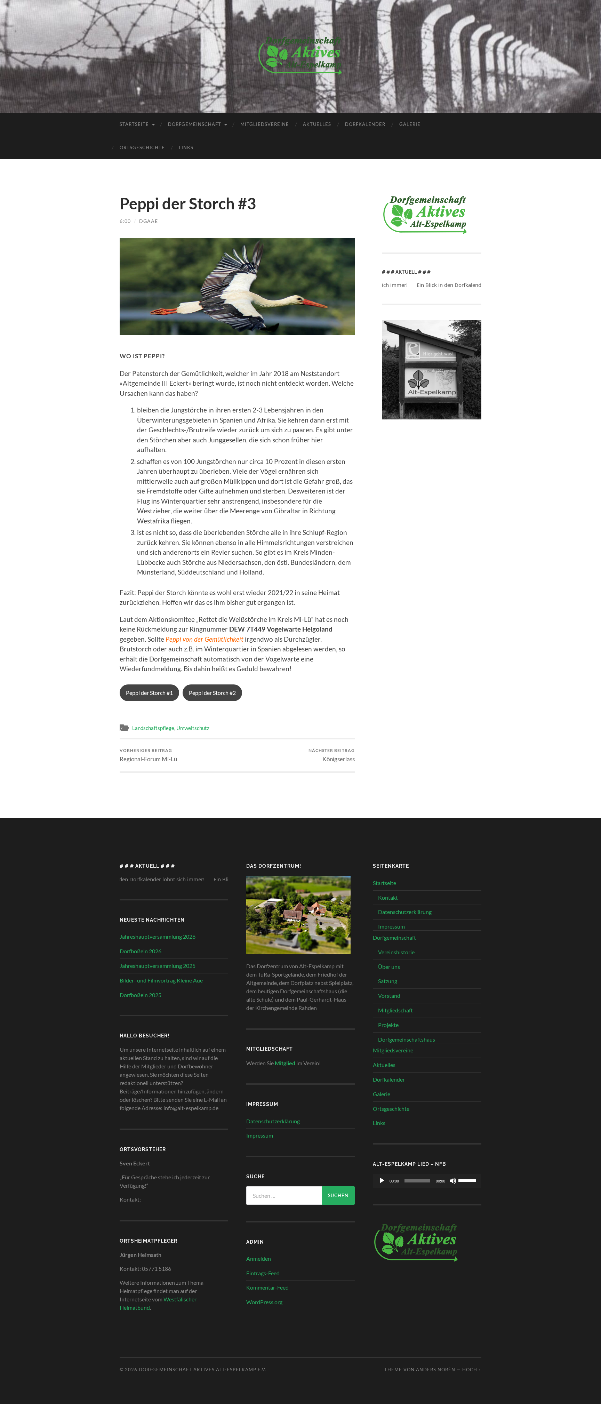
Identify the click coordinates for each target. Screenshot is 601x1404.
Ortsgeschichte (142, 147)
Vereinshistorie (396, 952)
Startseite (134, 124)
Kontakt (388, 897)
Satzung (387, 981)
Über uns (389, 966)
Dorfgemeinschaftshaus (406, 1039)
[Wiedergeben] (381, 1180)
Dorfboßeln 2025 (140, 995)
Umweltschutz (192, 728)
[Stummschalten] (452, 1180)
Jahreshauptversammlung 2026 (157, 936)
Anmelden (258, 1258)
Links (186, 147)
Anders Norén (435, 1369)
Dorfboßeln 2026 (140, 951)
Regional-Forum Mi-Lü (148, 755)
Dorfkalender (365, 124)
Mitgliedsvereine (264, 124)
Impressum (259, 1135)
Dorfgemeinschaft (194, 124)
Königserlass (331, 755)
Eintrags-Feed (263, 1273)
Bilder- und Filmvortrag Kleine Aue (161, 980)
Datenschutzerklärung (273, 1121)
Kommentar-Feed (267, 1287)
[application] (427, 1181)
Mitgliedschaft (395, 1010)
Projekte (388, 1024)
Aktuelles (317, 124)
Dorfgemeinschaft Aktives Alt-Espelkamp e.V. (202, 1369)
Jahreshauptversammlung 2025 (157, 965)
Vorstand (389, 995)
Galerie (409, 124)
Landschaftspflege (153, 728)
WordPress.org (264, 1302)
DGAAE (148, 221)
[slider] (468, 1180)
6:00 (125, 221)
